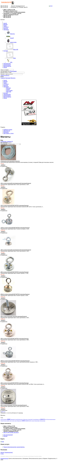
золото (27, 420)
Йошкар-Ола (19, 420)
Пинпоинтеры (7, 63)
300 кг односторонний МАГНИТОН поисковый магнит (15, 338)
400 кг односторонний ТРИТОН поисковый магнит (14, 405)
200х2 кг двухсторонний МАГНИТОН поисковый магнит (15, 294)
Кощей (8, 89)
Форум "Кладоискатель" (7, 452)
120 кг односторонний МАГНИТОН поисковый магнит (15, 205)
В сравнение (4, 166)
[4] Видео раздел (7, 129)
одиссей (32, 420)
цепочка (8, 420)
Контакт (5, 436)
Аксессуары (9, 90)
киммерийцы (13, 419)
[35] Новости (6, 130)
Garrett (5, 23)
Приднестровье (42, 420)
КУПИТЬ (3, 165)
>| (4, 411)
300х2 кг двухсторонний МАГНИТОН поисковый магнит (15, 360)
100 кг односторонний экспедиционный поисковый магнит (16, 183)
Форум (5, 67)
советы (23, 420)
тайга (13, 420)
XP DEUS (5, 27)
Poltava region (25, 419)
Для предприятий (8, 434)
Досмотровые (7, 64)
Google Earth (30, 419)
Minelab (5, 24)
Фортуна (5, 28)
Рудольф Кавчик (35, 419)
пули (46, 419)
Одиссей (2, 420)
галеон (15, 420)
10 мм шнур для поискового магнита (10, 161)
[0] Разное (6, 132)
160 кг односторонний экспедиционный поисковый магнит (16, 249)
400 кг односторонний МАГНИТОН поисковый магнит (15, 383)
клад (8, 419)
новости (42, 419)
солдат (10, 420)
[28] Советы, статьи (8, 133)
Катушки (5, 50)
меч (39, 419)
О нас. (2, 453)
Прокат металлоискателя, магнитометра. (14, 447)
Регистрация (13, 71)
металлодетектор (52, 419)
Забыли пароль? (5, 75)
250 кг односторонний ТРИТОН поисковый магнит (14, 316)
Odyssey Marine (37, 420)
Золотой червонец (4, 419)
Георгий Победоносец (19, 419)
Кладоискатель (4, 458)
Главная (3, 78)
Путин (48, 419)
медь (30, 420)
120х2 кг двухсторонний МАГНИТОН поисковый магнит (15, 227)
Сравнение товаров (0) (7, 141)
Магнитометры (7, 66)
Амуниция (6, 29)
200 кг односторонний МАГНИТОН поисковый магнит (15, 272)
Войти (2, 76)
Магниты (13, 78)
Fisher (5, 25)
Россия (5, 420)
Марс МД (8, 91)
